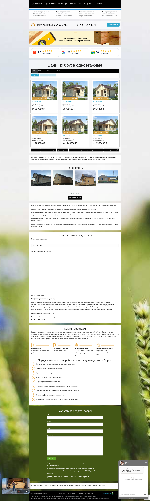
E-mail (48, 428)
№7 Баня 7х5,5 (36, 136)
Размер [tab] (42, 71)
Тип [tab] (35, 71)
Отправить (51, 458)
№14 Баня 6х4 (67, 101)
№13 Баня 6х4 (36, 101)
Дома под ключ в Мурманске (52, 24)
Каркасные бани (75, 4)
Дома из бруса (37, 4)
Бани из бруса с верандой (111, 150)
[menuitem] (37, 3)
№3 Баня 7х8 (66, 136)
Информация (88, 4)
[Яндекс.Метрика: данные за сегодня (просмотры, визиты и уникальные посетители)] (116, 493)
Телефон (49, 421)
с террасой (35, 75)
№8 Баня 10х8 (97, 136)
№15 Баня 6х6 (97, 101)
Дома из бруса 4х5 (62, 150)
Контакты (100, 4)
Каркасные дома (50, 4)
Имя (48, 414)
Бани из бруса (63, 4)
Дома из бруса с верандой (48, 150)
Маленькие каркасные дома (77, 150)
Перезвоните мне (113, 24)
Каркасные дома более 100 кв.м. (94, 150)
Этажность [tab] (52, 71)
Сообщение (50, 435)
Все (59, 71)
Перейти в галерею (74, 197)
